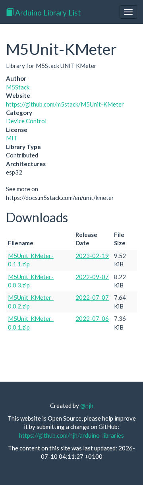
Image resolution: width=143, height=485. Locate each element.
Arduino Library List (47, 12)
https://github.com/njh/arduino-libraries (71, 435)
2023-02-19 (92, 255)
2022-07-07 (92, 297)
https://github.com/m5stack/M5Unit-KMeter (65, 104)
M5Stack (17, 87)
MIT (11, 138)
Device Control (26, 120)
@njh (86, 405)
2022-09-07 (92, 276)
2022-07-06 (92, 318)
